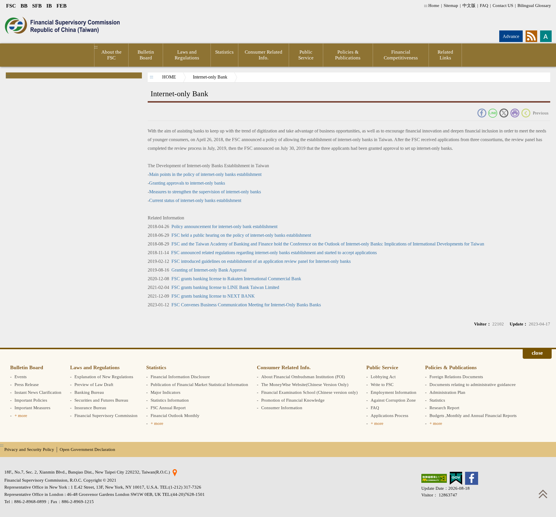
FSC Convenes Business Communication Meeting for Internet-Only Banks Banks (246, 304)
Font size (546, 36)
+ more (20, 415)
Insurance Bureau (90, 407)
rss (531, 36)
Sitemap (451, 5)
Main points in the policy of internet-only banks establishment (205, 174)
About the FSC (111, 55)
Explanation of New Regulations (103, 376)
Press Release (26, 384)
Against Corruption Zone (393, 400)
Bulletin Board (146, 55)
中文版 (468, 5)
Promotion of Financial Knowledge (293, 400)
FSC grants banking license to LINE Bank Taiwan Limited (225, 287)
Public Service (306, 55)
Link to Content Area (19, 14)
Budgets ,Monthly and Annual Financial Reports (473, 415)
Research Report (444, 407)
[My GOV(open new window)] (455, 478)
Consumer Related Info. (263, 55)
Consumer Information (281, 407)
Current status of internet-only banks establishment (195, 200)
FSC (11, 6)
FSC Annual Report (168, 407)
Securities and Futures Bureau (101, 400)
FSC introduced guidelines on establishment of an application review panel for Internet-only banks (261, 261)
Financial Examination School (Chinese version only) (309, 392)
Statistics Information (170, 400)
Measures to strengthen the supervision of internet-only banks (205, 191)
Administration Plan (447, 392)
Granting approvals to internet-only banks (187, 183)
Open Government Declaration (87, 449)
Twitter (504, 113)
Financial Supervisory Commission (106, 415)
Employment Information (393, 392)
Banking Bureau (89, 392)
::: (425, 5)
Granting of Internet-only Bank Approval (208, 269)
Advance (511, 36)
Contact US (503, 5)
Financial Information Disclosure (180, 376)
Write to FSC (382, 384)
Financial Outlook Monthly (175, 415)
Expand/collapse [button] (537, 354)
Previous (540, 112)
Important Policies (30, 400)
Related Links (445, 55)
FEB (61, 6)
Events (20, 376)
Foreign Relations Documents (456, 376)
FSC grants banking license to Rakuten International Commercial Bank (236, 278)
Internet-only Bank (210, 76)
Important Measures (32, 407)
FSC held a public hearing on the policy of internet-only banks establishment (241, 235)
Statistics (224, 52)
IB (49, 6)
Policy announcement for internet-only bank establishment (224, 226)
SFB (37, 6)
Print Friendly (515, 113)
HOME (169, 76)
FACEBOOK (482, 113)
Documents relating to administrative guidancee (472, 384)
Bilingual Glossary (534, 5)
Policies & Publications (348, 55)
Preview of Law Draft (93, 384)
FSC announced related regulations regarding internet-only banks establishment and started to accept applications (274, 252)
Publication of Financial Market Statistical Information (199, 384)
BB (24, 6)
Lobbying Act (383, 376)
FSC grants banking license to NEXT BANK (213, 296)
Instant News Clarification (37, 392)
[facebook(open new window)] (471, 478)
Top (543, 494)
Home (433, 5)
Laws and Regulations (187, 55)
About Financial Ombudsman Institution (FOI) (303, 376)
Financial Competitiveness (401, 55)
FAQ (484, 5)
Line (493, 113)
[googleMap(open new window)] (174, 471)
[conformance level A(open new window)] (434, 478)
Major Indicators (165, 392)
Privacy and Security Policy (29, 449)
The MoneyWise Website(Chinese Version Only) (304, 384)
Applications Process (389, 415)
